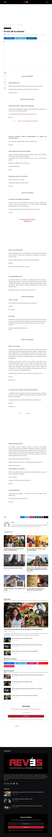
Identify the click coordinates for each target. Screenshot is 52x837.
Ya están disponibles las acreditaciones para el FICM (14, 589)
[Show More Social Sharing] (38, 38)
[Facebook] (5, 76)
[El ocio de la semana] (26, 55)
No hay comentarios (36, 34)
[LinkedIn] (5, 82)
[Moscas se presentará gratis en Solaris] (14, 560)
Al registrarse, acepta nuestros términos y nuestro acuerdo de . (26, 719)
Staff (9, 34)
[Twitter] (5, 79)
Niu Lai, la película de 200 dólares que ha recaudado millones (36, 549)
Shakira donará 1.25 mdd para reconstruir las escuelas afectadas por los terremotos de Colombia (37, 569)
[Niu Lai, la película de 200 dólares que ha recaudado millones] (37, 541)
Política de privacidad (39, 719)
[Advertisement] (26, 14)
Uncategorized (7, 28)
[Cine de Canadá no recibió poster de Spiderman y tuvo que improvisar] (37, 581)
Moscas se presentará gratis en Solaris (13, 568)
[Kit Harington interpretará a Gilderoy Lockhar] (7, 640)
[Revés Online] (26, 2)
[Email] (5, 88)
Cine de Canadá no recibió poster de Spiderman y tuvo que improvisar (35, 589)
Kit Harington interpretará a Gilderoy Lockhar (22, 638)
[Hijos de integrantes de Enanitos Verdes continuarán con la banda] (7, 646)
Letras (5, 626)
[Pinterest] (5, 85)
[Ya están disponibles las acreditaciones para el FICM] (14, 581)
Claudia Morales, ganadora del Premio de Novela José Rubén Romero (14, 549)
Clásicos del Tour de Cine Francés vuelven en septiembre (25, 651)
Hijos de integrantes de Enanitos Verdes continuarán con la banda (27, 644)
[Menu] (5, 2)
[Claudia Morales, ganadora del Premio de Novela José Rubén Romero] (14, 541)
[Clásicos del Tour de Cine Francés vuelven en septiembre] (7, 652)
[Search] (47, 2)
